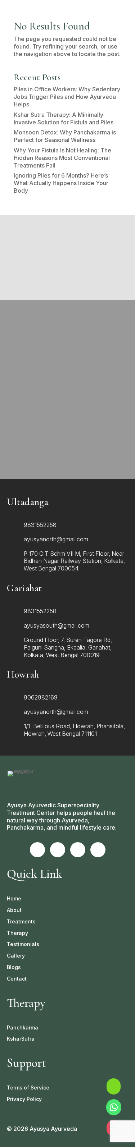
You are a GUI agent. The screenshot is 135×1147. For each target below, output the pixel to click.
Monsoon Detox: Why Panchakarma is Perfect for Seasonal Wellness (65, 136)
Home (14, 898)
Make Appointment (68, 460)
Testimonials (23, 944)
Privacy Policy (24, 1099)
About (14, 910)
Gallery (16, 956)
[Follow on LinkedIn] (97, 849)
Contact (17, 979)
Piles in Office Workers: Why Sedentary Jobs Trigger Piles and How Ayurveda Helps (67, 97)
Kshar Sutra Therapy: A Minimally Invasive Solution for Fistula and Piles (64, 118)
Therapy (17, 933)
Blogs (14, 967)
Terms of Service (28, 1087)
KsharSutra (21, 1039)
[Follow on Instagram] (57, 849)
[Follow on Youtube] (77, 849)
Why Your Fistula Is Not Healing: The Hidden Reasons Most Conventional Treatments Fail (62, 158)
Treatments (21, 921)
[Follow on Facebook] (37, 849)
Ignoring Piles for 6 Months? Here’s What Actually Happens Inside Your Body (61, 183)
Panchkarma (22, 1027)
